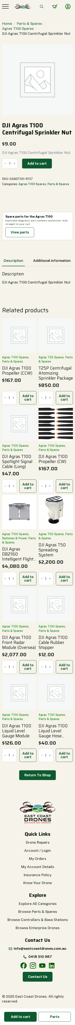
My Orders (37, 859)
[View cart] (55, 6)
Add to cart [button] (28, 397)
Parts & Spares (29, 23)
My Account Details (37, 867)
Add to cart (37, 163)
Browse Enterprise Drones (37, 928)
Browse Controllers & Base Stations (37, 920)
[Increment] (14, 164)
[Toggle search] (41, 6)
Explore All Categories (38, 904)
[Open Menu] (5, 6)
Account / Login (37, 850)
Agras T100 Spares (18, 28)
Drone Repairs (38, 842)
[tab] (13, 260)
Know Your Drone (37, 883)
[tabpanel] (37, 278)
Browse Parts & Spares (37, 912)
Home (7, 23)
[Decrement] (5, 164)
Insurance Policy (37, 875)
